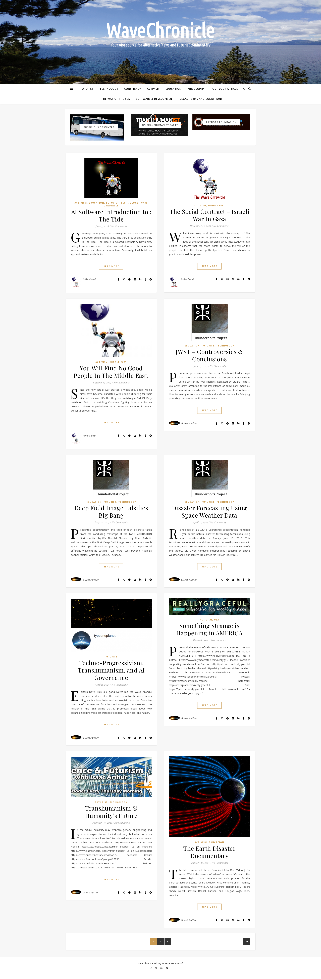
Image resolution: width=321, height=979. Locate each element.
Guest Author (189, 423)
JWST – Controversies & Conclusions (209, 355)
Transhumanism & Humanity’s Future (111, 811)
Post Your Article (224, 88)
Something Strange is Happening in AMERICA (209, 629)
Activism (153, 88)
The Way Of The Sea (115, 98)
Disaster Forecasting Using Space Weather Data (209, 511)
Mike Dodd (89, 279)
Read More (111, 266)
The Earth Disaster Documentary (209, 852)
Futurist (87, 88)
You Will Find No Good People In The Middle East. (111, 371)
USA (216, 619)
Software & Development (155, 98)
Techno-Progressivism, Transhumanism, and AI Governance (111, 670)
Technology (109, 88)
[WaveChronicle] (160, 42)
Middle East (216, 205)
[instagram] (161, 968)
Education (173, 88)
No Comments (119, 226)
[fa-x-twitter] (156, 968)
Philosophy (196, 88)
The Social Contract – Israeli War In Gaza (209, 215)
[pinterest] (167, 968)
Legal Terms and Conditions (201, 98)
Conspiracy (132, 88)
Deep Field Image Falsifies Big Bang (111, 511)
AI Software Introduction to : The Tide (111, 215)
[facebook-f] (151, 968)
